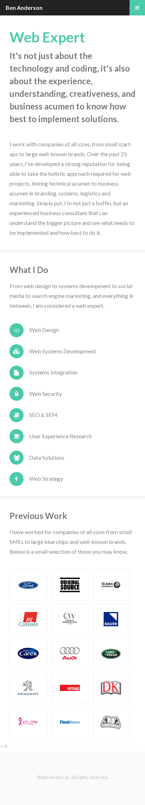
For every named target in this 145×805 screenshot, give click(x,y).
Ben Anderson (24, 7)
